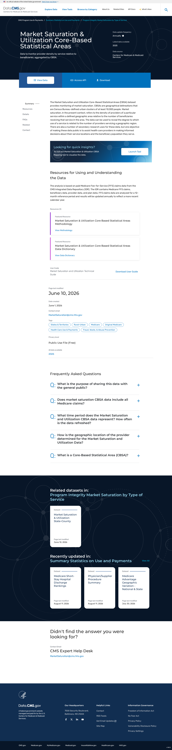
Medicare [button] (95, 324)
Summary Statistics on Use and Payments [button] (63, 20)
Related (26, 125)
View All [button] (145, 561)
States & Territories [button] (59, 324)
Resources (27, 109)
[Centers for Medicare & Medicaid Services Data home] (21, 9)
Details (26, 114)
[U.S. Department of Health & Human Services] (22, 694)
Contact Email (55, 647)
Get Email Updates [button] (105, 721)
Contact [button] (100, 711)
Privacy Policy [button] (134, 721)
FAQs (25, 119)
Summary (29, 103)
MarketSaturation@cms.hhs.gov (65, 315)
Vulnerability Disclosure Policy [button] (142, 726)
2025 (51, 354)
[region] (101, 355)
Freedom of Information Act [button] (141, 711)
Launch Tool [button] (135, 151)
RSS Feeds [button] (101, 716)
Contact (26, 130)
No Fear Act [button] (133, 716)
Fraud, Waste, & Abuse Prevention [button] (99, 330)
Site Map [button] (100, 726)
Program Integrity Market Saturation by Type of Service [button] (105, 20)
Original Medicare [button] (113, 324)
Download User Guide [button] (127, 271)
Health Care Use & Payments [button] (64, 330)
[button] (95, 387)
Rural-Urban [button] (80, 324)
